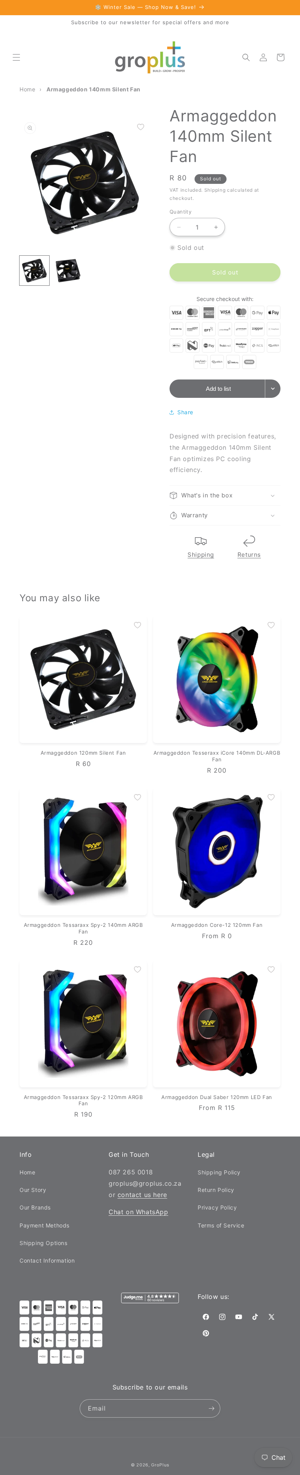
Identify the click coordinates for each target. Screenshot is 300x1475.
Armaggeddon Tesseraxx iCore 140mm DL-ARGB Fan (217, 756)
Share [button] (185, 412)
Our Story (33, 1189)
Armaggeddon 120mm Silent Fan (83, 753)
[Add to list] (141, 127)
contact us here (142, 1195)
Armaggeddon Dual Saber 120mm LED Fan (216, 1097)
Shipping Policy (219, 1172)
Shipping (201, 554)
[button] (16, 57)
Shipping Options (44, 1243)
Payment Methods (45, 1225)
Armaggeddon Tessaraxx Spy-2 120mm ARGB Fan (83, 1100)
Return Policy (216, 1189)
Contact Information (47, 1260)
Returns (249, 554)
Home (27, 1172)
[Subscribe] (211, 1408)
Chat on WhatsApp (138, 1212)
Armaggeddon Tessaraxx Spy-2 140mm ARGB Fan (83, 928)
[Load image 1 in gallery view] (34, 270)
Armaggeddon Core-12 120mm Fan (216, 925)
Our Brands (35, 1207)
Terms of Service (221, 1225)
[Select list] (272, 388)
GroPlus (160, 1465)
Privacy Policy (217, 1207)
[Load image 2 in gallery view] (68, 270)
